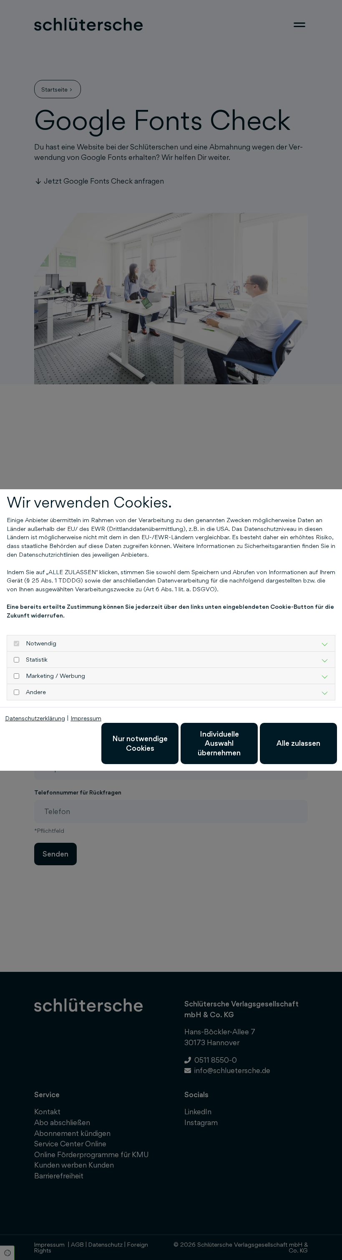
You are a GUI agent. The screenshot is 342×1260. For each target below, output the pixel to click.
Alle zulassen (298, 743)
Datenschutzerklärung (35, 718)
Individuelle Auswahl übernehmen (219, 743)
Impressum (85, 718)
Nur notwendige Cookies (140, 743)
